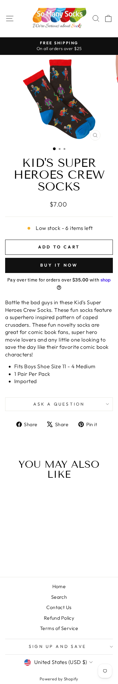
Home (59, 586)
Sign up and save (57, 646)
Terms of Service (59, 628)
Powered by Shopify (59, 678)
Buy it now (59, 265)
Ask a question (59, 404)
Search (59, 597)
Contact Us (58, 607)
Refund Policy (59, 618)
